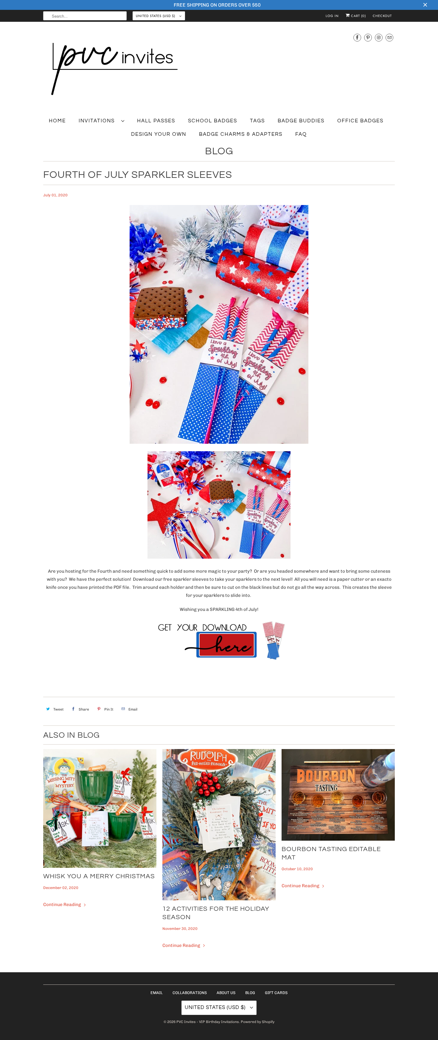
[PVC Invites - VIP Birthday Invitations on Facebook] (357, 37)
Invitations (98, 121)
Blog (219, 151)
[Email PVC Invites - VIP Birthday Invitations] (389, 37)
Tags (257, 121)
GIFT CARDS (276, 992)
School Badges (212, 121)
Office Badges (360, 121)
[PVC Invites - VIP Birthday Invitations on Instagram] (379, 37)
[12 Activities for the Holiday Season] (219, 824)
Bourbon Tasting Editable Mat (331, 853)
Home (57, 121)
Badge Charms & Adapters (240, 134)
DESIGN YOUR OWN (158, 134)
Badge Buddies (301, 121)
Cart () (358, 15)
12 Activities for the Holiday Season (215, 913)
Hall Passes (156, 121)
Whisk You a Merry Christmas (99, 876)
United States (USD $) (156, 15)
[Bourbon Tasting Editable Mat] (338, 795)
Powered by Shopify (257, 1022)
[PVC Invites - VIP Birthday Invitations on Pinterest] (368, 37)
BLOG (250, 992)
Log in (332, 15)
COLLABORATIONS (190, 992)
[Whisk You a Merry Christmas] (99, 808)
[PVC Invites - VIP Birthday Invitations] (219, 69)
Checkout (382, 15)
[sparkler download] (219, 661)
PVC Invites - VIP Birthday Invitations (207, 1022)
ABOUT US (226, 992)
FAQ (301, 134)
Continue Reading (62, 904)
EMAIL (156, 992)
